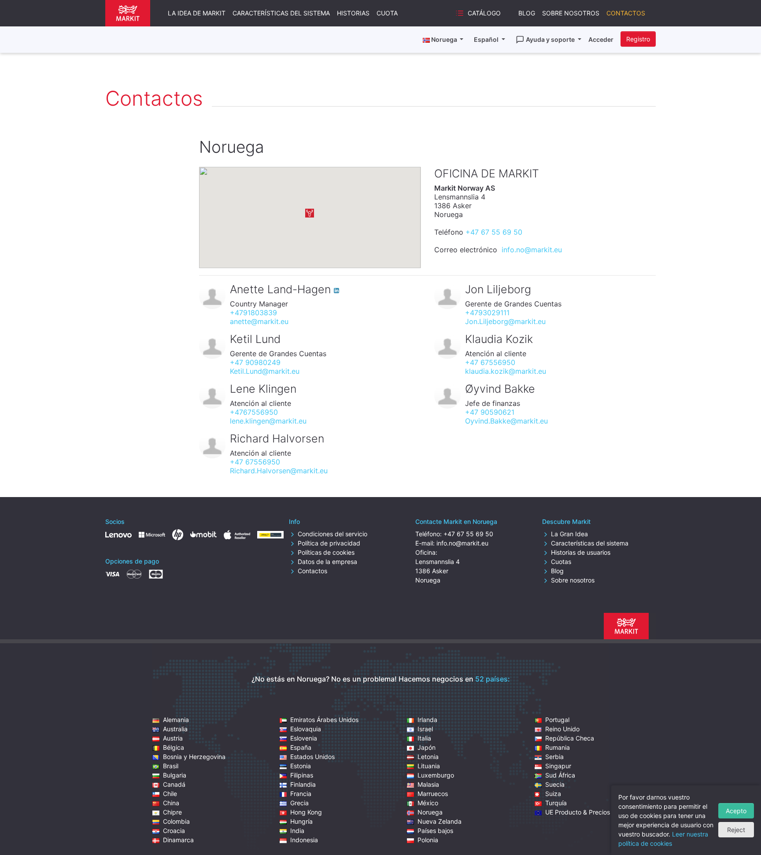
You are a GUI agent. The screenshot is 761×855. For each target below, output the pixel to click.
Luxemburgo (435, 775)
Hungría (301, 821)
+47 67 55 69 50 (493, 232)
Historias (353, 13)
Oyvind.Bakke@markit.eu (506, 420)
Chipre (172, 812)
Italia (424, 738)
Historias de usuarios (580, 552)
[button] (309, 213)
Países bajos (435, 830)
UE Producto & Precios (577, 812)
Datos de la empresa (327, 561)
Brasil (170, 766)
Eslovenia (303, 738)
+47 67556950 (490, 362)
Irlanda (427, 719)
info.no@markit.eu (532, 249)
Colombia (176, 821)
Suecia (555, 784)
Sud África (560, 775)
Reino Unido (562, 729)
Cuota (387, 13)
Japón (426, 747)
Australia (175, 729)
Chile (170, 793)
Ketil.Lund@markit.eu (264, 371)
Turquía (556, 803)
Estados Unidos (312, 756)
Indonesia (304, 840)
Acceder (600, 39)
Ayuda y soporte (551, 39)
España (300, 747)
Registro (638, 39)
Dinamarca (178, 840)
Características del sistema (281, 13)
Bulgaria (174, 775)
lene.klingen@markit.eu (268, 420)
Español (487, 39)
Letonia (428, 756)
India (297, 830)
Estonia (300, 766)
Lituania (428, 766)
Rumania (557, 747)
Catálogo (484, 13)
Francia (300, 793)
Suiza (553, 793)
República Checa (569, 738)
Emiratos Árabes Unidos (324, 719)
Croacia (174, 830)
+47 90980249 (255, 362)
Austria (173, 738)
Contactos (625, 13)
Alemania (176, 719)
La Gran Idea (569, 534)
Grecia (299, 803)
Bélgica (173, 747)
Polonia (427, 840)
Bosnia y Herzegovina (194, 756)
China (171, 803)
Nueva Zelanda (439, 821)
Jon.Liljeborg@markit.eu (505, 321)
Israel (425, 729)
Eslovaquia (305, 729)
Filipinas (301, 775)
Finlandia (303, 784)
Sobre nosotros (570, 13)
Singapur (558, 766)
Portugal (557, 719)
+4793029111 (487, 312)
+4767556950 (254, 412)
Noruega (430, 812)
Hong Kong (306, 812)
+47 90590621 (489, 412)
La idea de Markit (196, 13)
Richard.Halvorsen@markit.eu (279, 470)
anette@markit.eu (259, 321)
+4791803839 (253, 312)
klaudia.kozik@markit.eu (505, 371)
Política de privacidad (329, 543)
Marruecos (432, 793)
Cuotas (561, 561)
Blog (526, 13)
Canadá (174, 784)
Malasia (428, 784)
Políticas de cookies (326, 552)
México (427, 803)
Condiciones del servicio (332, 534)
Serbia (554, 756)
